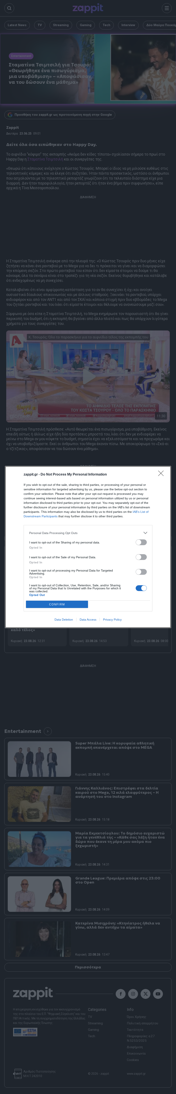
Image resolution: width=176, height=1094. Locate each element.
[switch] (141, 542)
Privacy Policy (112, 619)
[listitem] (88, 533)
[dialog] (88, 547)
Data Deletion (64, 619)
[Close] (162, 475)
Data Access (88, 619)
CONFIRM (57, 604)
